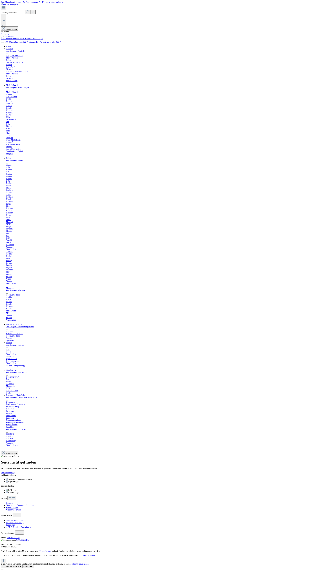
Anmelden (5, 34)
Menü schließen (11, 29)
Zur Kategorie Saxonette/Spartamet (20, 327)
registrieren (9, 36)
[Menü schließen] (7, 90)
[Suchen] (27, 12)
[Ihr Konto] (3, 24)
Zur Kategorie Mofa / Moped (17, 87)
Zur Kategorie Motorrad (15, 290)
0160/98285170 (13, 538)
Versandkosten (45, 551)
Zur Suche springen (31, 2)
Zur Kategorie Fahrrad (15, 345)
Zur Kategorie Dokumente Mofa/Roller (21, 397)
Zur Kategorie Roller (14, 160)
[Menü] (3, 8)
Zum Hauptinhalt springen (12, 2)
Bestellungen (38, 38)
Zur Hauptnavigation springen (51, 2)
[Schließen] (2, 569)
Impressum (10, 525)
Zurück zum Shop (8, 473)
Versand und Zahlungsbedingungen (20, 505)
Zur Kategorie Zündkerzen (16, 372)
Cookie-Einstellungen (14, 520)
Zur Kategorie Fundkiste (16, 429)
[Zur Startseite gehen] (10, 4)
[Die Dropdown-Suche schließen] (33, 12)
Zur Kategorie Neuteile (15, 51)
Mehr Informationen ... (79, 564)
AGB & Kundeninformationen (18, 527)
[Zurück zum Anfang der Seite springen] (3, 561)
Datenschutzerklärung (15, 522)
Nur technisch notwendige (11, 566)
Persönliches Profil (17, 38)
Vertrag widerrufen (13, 510)
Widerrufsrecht (12, 507)
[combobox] (12, 12)
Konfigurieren (28, 566)
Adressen (29, 38)
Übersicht (5, 38)
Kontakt (9, 503)
